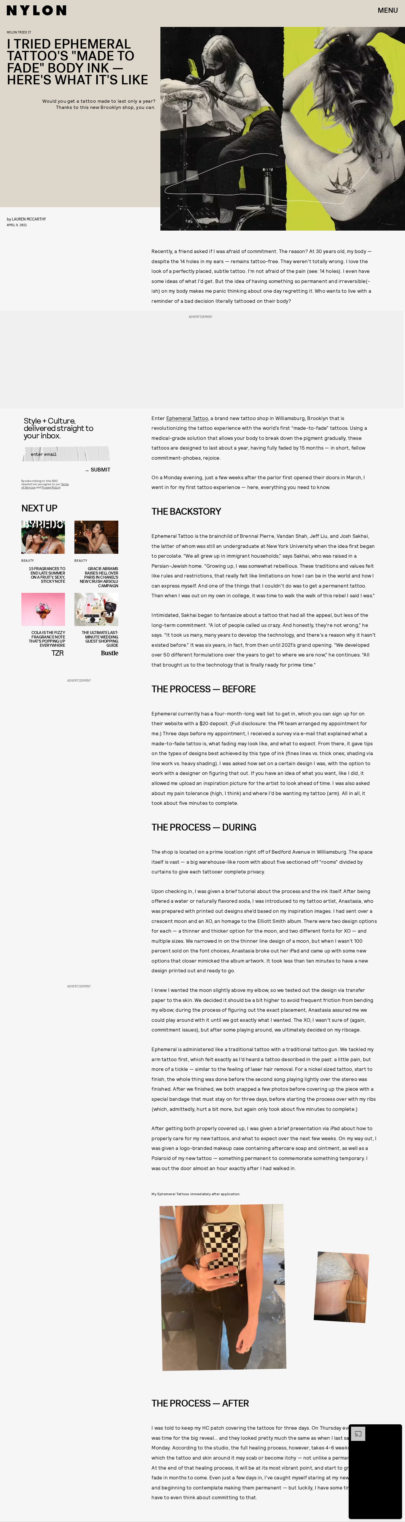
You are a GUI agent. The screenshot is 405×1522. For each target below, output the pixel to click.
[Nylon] (36, 10)
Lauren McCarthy (29, 218)
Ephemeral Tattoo (187, 418)
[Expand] (355, 1429)
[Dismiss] (395, 1429)
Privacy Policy (51, 487)
